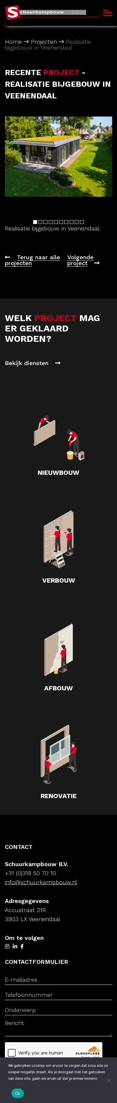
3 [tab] (45, 222)
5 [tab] (56, 222)
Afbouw (58, 688)
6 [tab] (61, 222)
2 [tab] (40, 222)
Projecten (44, 41)
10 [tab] (82, 222)
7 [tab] (66, 222)
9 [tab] (77, 222)
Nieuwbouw (58, 472)
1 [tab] (35, 222)
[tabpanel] (58, 159)
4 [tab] (51, 222)
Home (13, 41)
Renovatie (59, 796)
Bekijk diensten (27, 363)
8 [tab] (71, 222)
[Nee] (109, 1080)
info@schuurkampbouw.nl (41, 882)
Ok (17, 1093)
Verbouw (58, 580)
